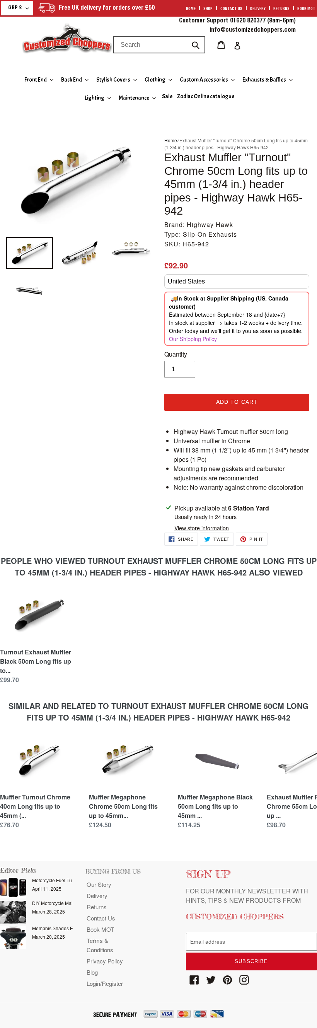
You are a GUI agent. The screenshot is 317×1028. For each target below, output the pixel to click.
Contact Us (101, 918)
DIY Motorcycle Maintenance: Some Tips (74, 903)
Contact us (231, 9)
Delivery (258, 9)
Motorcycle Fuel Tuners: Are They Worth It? (77, 880)
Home (191, 9)
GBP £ (15, 8)
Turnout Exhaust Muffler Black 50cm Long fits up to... (35, 661)
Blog (92, 972)
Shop (208, 9)
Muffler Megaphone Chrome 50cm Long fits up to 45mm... (123, 806)
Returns (281, 9)
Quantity (175, 354)
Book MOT (306, 9)
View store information (201, 528)
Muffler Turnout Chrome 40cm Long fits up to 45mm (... (35, 806)
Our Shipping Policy (193, 339)
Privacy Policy (105, 961)
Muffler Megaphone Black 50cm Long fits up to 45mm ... (215, 806)
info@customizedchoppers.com (253, 30)
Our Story (99, 884)
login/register (105, 983)
